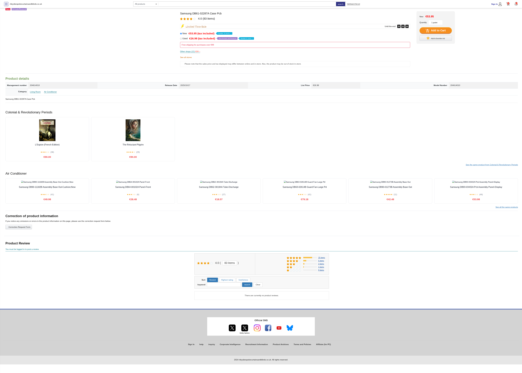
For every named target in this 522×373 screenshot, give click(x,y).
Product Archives (281, 344)
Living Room (35, 92)
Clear (258, 285)
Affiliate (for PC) (323, 344)
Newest (212, 280)
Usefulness (243, 280)
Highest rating (227, 280)
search (341, 4)
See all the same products (506, 207)
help (201, 344)
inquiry (211, 344)
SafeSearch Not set (353, 4)
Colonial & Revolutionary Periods (492, 165)
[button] (516, 3)
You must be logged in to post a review (22, 249)
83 (229, 262)
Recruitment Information (256, 344)
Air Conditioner (50, 92)
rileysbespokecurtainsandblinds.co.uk (26, 4)
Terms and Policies (302, 344)
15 (321, 258)
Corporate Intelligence (230, 344)
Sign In (494, 4)
